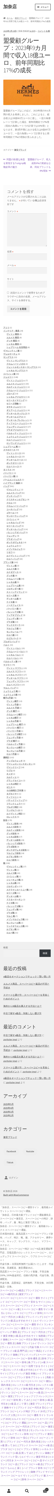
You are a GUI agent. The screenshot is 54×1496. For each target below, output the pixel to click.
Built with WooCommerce (16, 1194)
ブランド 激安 (45, 1433)
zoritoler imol (10, 1039)
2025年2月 (8, 1115)
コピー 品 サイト (40, 1460)
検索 (5, 947)
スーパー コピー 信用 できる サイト (29, 1366)
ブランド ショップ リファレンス (30, 1396)
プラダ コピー (7, 1449)
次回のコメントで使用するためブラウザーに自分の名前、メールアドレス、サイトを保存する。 (26, 296)
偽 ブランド (34, 1362)
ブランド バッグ (33, 1316)
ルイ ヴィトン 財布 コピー (23, 1433)
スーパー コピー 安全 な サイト (29, 1301)
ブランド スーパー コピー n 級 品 (35, 1445)
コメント (12, 211)
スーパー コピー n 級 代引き (14, 1430)
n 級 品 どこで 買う (19, 1403)
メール (11, 265)
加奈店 (10, 6)
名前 (10, 251)
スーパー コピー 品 (37, 1422)
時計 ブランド (47, 1388)
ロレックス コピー (16, 1313)
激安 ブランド (37, 1403)
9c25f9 (32, 31)
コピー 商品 (35, 1350)
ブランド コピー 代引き (33, 1332)
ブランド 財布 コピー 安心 (14, 1437)
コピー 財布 (38, 1399)
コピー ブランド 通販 (15, 1422)
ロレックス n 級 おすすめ (20, 1369)
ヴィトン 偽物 (42, 1452)
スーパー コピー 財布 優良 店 (25, 1358)
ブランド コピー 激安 (42, 1426)
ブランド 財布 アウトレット (30, 1377)
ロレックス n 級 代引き (24, 1384)
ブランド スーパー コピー (37, 1305)
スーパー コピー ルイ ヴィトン (16, 1475)
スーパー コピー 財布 (15, 1362)
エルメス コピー (20, 1418)
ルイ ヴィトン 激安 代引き (34, 1456)
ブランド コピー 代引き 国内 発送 (24, 1441)
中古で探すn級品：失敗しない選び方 (22, 1013)
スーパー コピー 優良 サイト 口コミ (22, 1328)
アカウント (9, 1491)
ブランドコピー (33, 1290)
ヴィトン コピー (9, 1392)
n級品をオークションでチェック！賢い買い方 (27, 976)
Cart (41, 1488)
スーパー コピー (8, 1297)
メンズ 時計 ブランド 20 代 (31, 1411)
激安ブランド (21, 18)
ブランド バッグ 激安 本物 (22, 1373)
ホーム (10, 18)
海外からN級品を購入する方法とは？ (22, 1006)
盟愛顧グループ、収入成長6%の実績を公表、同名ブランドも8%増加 (39, 165)
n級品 (21, 1290)
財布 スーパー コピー (32, 1479)
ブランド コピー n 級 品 (31, 1464)
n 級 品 (20, 1316)
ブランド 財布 (35, 1313)
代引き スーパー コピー (19, 1460)
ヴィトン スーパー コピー (15, 1347)
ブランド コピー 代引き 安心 (32, 1407)
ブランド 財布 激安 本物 (26, 1388)
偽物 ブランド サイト (41, 1471)
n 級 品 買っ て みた (24, 1452)
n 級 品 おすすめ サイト (21, 1320)
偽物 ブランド (23, 1343)
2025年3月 (8, 1111)
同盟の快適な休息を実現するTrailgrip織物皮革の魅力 (14, 163)
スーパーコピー (8, 1290)
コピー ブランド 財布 (27, 1449)
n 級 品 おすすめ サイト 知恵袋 (29, 1335)
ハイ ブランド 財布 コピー (36, 1467)
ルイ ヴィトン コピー (43, 1343)
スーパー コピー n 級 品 (31, 1392)
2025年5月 (8, 1104)
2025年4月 (8, 1107)
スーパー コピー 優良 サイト (33, 1297)
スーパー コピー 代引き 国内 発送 (26, 1339)
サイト (10, 278)
